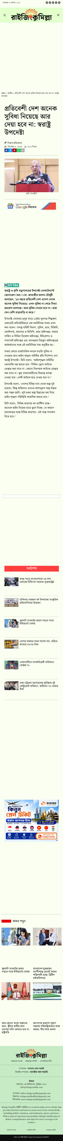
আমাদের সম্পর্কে (16, 1061)
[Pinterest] (59, 2)
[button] (6, 150)
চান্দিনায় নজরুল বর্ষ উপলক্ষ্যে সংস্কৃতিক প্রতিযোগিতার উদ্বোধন (39, 601)
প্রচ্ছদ (3, 93)
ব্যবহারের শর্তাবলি (31, 1061)
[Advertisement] (31, 55)
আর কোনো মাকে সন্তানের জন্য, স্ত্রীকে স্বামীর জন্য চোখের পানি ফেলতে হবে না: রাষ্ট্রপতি (16, 1028)
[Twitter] (50, 2)
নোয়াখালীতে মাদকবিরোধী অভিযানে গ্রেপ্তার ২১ (37, 663)
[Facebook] (47, 2)
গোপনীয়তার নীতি (46, 1061)
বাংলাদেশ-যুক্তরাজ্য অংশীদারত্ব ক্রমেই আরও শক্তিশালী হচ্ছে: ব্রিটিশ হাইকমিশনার (45, 973)
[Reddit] (56, 2)
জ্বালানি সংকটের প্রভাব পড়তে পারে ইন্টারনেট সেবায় (37, 622)
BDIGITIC (46, 1137)
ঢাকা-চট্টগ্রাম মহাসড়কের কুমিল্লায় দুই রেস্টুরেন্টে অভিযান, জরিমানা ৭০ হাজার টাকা (39, 686)
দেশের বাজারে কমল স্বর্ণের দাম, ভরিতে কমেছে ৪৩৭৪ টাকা (38, 643)
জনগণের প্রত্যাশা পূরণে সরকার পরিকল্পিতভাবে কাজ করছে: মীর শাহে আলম (46, 1026)
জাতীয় (10, 93)
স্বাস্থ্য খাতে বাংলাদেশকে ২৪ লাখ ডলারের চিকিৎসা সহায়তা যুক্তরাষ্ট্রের (37, 580)
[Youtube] (53, 2)
